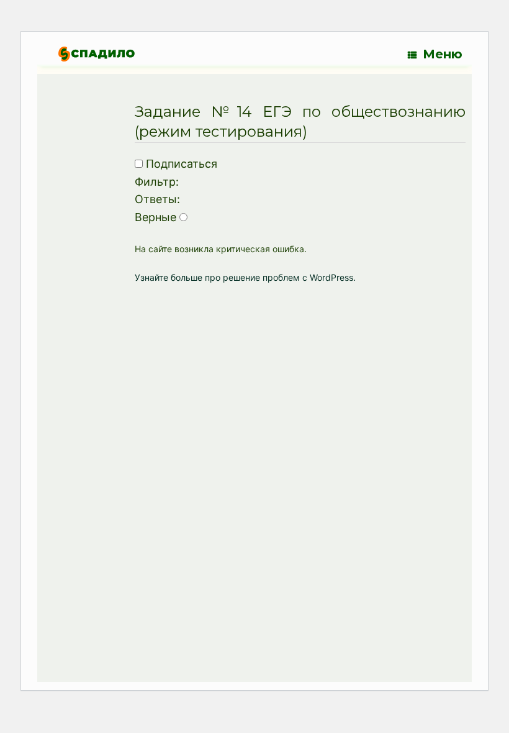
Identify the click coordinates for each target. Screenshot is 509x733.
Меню (442, 54)
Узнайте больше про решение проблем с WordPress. (245, 277)
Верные (155, 217)
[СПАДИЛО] (96, 53)
